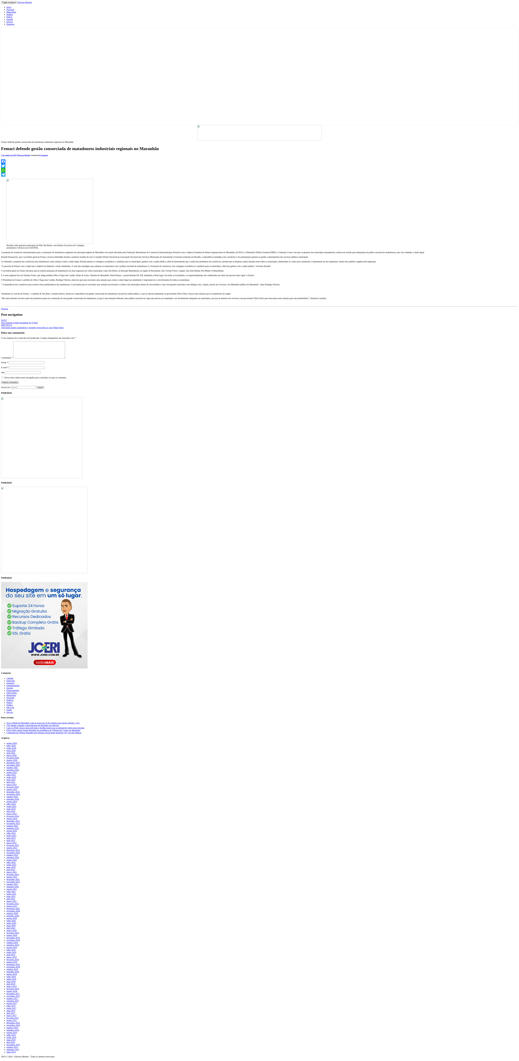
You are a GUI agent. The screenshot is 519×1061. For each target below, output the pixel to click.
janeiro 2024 (11, 818)
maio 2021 (11, 896)
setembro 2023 (12, 828)
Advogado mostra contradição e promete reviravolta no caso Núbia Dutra (32, 326)
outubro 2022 (12, 855)
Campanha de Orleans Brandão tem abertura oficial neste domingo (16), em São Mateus (43, 733)
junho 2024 (11, 806)
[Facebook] (259, 161)
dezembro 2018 (13, 964)
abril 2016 (10, 1042)
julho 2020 (11, 921)
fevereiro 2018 (12, 989)
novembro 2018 (13, 967)
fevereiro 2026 (12, 758)
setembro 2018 (12, 972)
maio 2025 (11, 780)
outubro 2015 (12, 1047)
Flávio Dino (11, 693)
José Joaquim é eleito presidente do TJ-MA (19, 321)
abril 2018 (10, 984)
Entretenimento (12, 685)
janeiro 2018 (11, 991)
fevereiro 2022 (12, 874)
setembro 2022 (12, 857)
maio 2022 (11, 867)
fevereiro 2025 (12, 787)
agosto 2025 (11, 772)
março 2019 (11, 957)
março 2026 (11, 755)
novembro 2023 (13, 823)
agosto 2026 (11, 743)
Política (9, 14)
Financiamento (12, 690)
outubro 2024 (12, 797)
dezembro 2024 (13, 792)
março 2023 (11, 843)
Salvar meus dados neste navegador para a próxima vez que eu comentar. (35, 377)
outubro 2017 (12, 998)
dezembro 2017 (13, 994)
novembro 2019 (13, 940)
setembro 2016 (12, 1030)
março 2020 (11, 930)
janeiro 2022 (11, 877)
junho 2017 (11, 1008)
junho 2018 (11, 979)
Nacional (10, 10)
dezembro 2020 (13, 908)
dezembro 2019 (13, 938)
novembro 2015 (13, 1045)
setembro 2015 (12, 1049)
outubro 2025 (12, 767)
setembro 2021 (12, 887)
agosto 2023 (11, 831)
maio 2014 (11, 1052)
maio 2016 (11, 1040)
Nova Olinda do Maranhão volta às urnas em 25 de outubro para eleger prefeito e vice (43, 723)
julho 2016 (11, 1035)
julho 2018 (11, 976)
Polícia (9, 17)
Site (2, 372)
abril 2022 (10, 870)
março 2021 (11, 901)
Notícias (4, 309)
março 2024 (11, 814)
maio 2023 (11, 838)
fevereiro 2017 (12, 1018)
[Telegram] (259, 174)
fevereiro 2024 (12, 816)
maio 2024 (11, 809)
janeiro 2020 (11, 935)
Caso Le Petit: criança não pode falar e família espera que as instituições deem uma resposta (45, 728)
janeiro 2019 (11, 962)
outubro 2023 (12, 826)
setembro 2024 (12, 799)
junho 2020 (11, 923)
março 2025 (11, 784)
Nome (4, 362)
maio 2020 (11, 925)
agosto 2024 (11, 801)
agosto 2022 (11, 860)
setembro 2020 (12, 916)
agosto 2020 (11, 918)
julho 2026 (11, 746)
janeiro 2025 (11, 789)
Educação (10, 681)
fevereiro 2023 (12, 845)
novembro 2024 (13, 794)
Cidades (9, 678)
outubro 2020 (12, 913)
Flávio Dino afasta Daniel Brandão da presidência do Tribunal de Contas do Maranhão (43, 730)
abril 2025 (10, 782)
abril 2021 (10, 899)
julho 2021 (11, 891)
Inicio (8, 7)
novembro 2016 (13, 1025)
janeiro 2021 (11, 906)
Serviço (9, 22)
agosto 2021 (11, 889)
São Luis (10, 707)
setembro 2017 (12, 1001)
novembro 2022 (13, 853)
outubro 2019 (12, 942)
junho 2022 (11, 865)
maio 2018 (11, 981)
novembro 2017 (13, 996)
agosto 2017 (11, 1003)
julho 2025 (11, 775)
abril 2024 (10, 811)
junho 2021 (11, 894)
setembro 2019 (12, 945)
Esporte (9, 19)
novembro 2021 (13, 882)
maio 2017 (11, 1011)
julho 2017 (11, 1006)
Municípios (11, 12)
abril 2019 (10, 955)
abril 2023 (10, 840)
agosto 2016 (11, 1032)
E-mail (4, 367)
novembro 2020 (13, 911)
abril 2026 (10, 753)
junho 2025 (11, 777)
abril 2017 (10, 1013)
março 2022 (11, 872)
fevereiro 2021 (12, 904)
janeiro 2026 (11, 760)
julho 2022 (11, 862)
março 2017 (11, 1015)
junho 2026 (11, 748)
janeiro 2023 (11, 848)
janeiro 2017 (11, 1020)
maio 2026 (11, 750)
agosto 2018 (11, 974)
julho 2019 (11, 950)
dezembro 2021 (13, 879)
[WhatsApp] (259, 170)
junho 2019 (11, 952)
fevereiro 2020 (12, 933)
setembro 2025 (12, 770)
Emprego (10, 24)
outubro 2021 (12, 884)
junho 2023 (11, 835)
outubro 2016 (12, 1028)
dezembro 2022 (13, 850)
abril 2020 (10, 928)
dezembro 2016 (13, 1023)
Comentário (7, 358)
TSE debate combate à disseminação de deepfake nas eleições (32, 725)
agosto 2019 (11, 947)
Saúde (9, 710)
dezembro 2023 (13, 821)
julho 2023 (11, 833)
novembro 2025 (13, 765)
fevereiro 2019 (12, 959)
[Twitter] (259, 166)
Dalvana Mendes (24, 2)
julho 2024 (11, 804)
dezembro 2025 (13, 763)
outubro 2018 (12, 969)
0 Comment (43, 155)
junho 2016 (11, 1037)
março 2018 (11, 986)
